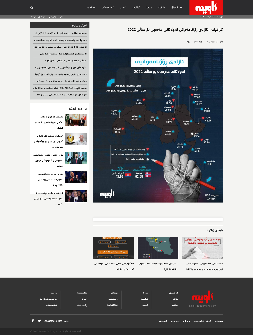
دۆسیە (53, 293)
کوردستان (173, 293)
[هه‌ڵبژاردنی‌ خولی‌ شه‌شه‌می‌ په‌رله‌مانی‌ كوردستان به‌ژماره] (113, 248)
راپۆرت (161, 7)
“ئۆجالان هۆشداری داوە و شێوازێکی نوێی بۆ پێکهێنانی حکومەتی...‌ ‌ (48, 141)
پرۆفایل (114, 293)
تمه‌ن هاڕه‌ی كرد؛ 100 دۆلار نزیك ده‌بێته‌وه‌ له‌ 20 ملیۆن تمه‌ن (56, 88)
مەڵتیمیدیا (90, 7)
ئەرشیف (163, 321)
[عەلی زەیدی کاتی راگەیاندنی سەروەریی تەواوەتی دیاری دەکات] (76, 158)
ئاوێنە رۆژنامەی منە (38, 17)
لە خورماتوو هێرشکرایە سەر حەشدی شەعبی (63, 54)
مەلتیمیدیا (82, 293)
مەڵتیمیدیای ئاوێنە (48, 299)
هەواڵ (174, 7)
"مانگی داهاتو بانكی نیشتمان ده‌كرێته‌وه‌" (65, 61)
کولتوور (136, 7)
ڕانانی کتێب (82, 305)
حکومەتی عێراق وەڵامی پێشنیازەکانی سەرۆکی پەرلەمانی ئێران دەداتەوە (49, 67)
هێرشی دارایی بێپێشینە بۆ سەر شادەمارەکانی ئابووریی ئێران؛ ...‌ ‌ (48, 198)
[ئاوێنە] (206, 7)
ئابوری (123, 7)
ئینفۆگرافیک (112, 305)
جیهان (175, 305)
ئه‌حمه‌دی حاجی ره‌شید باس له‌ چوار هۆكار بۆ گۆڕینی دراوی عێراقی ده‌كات (49, 74)
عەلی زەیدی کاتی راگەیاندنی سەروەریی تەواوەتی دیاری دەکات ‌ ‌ (48, 160)
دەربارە (62, 17)
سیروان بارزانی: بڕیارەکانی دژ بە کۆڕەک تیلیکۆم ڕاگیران (59, 33)
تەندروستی (108, 7)
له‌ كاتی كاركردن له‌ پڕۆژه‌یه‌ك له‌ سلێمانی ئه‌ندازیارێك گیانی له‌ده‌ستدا (51, 47)
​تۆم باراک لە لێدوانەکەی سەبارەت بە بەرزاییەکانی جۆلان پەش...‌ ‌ (50, 179)
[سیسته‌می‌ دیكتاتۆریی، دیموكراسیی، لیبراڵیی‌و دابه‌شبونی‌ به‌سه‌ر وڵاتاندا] (202, 248)
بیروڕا (149, 7)
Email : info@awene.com (202, 305)
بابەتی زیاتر (215, 230)
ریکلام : (56, 321)
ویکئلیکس (113, 299)
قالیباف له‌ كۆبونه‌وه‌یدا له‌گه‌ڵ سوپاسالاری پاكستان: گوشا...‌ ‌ (48, 122)
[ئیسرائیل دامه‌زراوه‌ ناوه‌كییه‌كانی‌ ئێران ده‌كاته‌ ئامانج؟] (158, 248)
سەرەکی (219, 321)
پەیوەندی (52, 17)
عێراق (175, 299)
